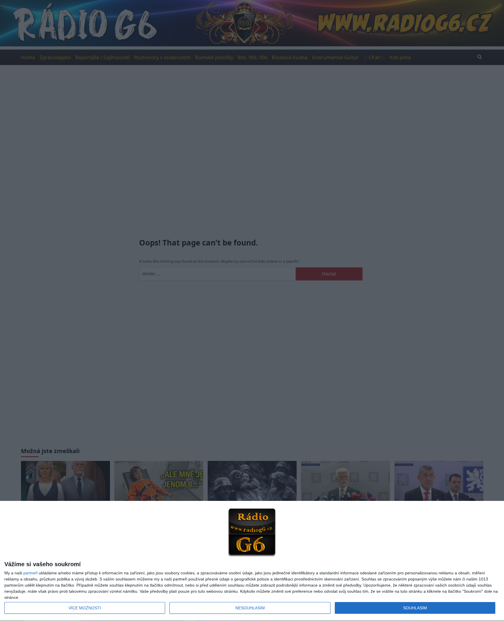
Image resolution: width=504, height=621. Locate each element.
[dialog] (252, 561)
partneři (30, 573)
